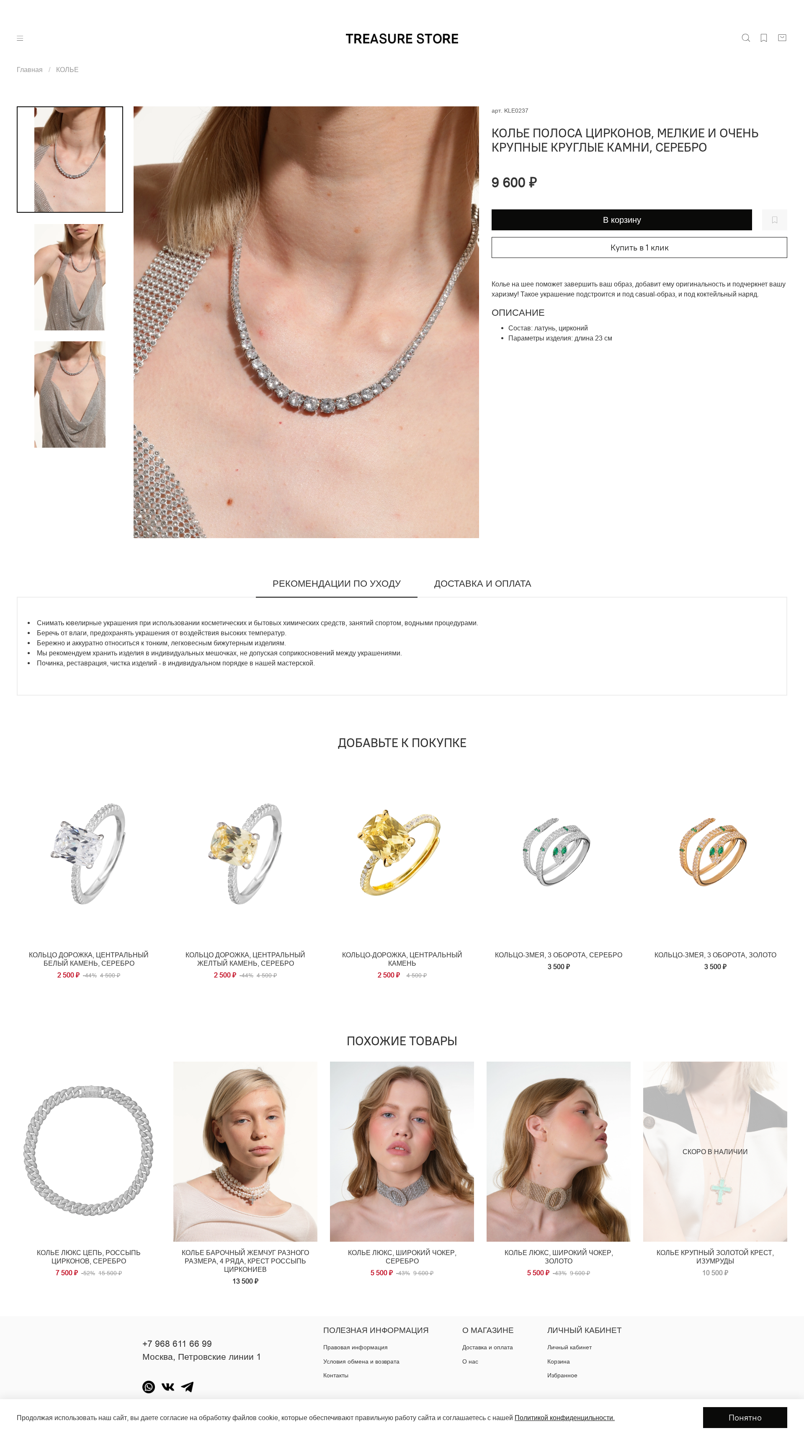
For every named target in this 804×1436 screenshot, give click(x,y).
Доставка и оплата (487, 1347)
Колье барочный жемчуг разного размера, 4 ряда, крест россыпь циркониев (245, 1261)
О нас (470, 1361)
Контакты (335, 1375)
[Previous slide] (150, 322)
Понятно (745, 1417)
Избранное (562, 1375)
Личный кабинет (569, 1347)
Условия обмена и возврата (361, 1361)
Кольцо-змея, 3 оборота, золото (715, 955)
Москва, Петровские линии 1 (201, 1357)
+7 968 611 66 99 (177, 1344)
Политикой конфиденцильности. (565, 1417)
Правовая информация (355, 1347)
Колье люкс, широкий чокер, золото (559, 1257)
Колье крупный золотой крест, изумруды (715, 1257)
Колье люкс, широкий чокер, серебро (402, 1257)
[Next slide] (462, 322)
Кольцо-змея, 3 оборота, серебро (558, 955)
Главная (30, 69)
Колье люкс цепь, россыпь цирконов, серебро (89, 1257)
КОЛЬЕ (67, 69)
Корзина (558, 1361)
